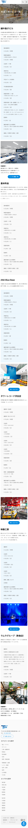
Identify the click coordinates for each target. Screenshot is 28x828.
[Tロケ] (3, 2)
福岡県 (3, 810)
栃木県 (3, 798)
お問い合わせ (8, 736)
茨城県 (3, 794)
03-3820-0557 (7, 733)
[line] (22, 820)
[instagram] (24, 820)
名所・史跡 (4, 767)
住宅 (3, 757)
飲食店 (3, 752)
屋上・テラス (5, 744)
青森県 (3, 803)
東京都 (3, 782)
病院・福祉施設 (6, 759)
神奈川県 (4, 785)
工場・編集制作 (6, 749)
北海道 (3, 800)
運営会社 (12, 817)
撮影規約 (5, 820)
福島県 (3, 805)
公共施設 (4, 772)
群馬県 (3, 792)
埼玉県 (3, 787)
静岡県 (3, 808)
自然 (3, 770)
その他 (3, 775)
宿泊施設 (4, 754)
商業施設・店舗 (6, 762)
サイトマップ (12, 822)
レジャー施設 (5, 765)
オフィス (4, 747)
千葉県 (3, 789)
